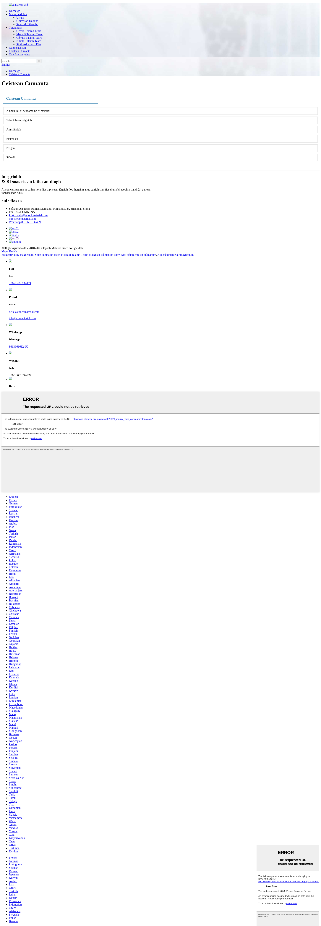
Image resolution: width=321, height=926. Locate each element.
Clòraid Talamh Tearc (29, 37)
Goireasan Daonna (27, 20)
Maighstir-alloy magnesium (17, 254)
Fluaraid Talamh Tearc (74, 254)
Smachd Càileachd (27, 24)
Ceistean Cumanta (19, 51)
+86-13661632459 (20, 283)
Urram (20, 17)
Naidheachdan (17, 47)
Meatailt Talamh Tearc (29, 34)
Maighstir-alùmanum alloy (104, 254)
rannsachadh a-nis (11, 192)
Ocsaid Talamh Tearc (28, 31)
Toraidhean (15, 27)
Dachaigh (14, 10)
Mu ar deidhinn (18, 14)
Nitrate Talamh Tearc (28, 41)
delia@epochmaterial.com (28, 215)
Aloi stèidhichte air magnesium (175, 254)
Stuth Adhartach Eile (28, 44)
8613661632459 (25, 222)
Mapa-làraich (9, 251)
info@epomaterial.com (22, 218)
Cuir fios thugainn (19, 54)
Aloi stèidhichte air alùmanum (138, 254)
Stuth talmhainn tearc (47, 254)
